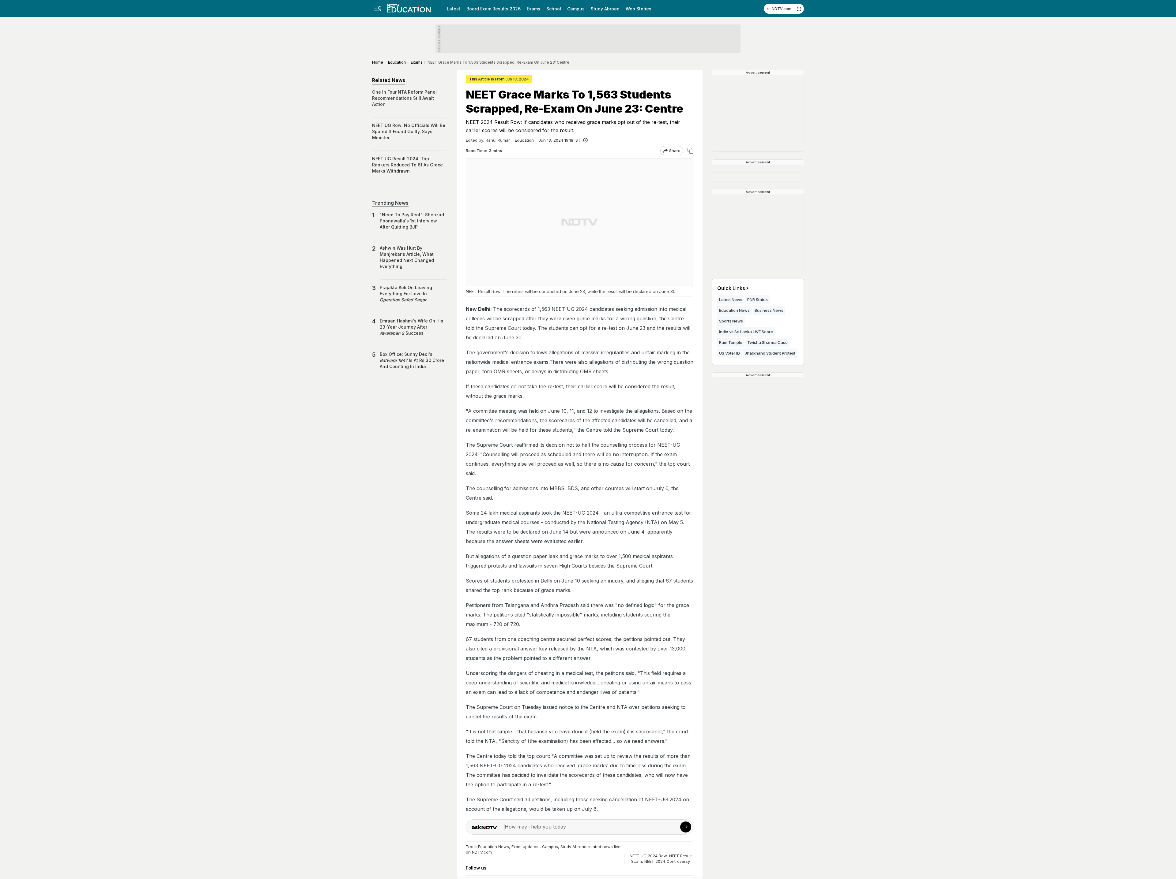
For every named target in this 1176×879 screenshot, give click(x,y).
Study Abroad (605, 8)
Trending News (390, 203)
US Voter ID (729, 353)
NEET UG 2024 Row (648, 855)
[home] (409, 6)
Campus (576, 8)
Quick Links (731, 288)
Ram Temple (730, 342)
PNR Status (757, 299)
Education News (493, 846)
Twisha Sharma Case (767, 342)
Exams (533, 8)
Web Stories (638, 8)
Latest (453, 8)
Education (524, 140)
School (553, 8)
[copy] (690, 151)
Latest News (730, 299)
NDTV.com (781, 8)
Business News (769, 310)
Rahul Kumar (498, 140)
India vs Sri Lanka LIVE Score (746, 331)
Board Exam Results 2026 (493, 8)
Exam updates (524, 846)
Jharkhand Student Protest (770, 353)
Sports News (731, 320)
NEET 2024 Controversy (667, 861)
